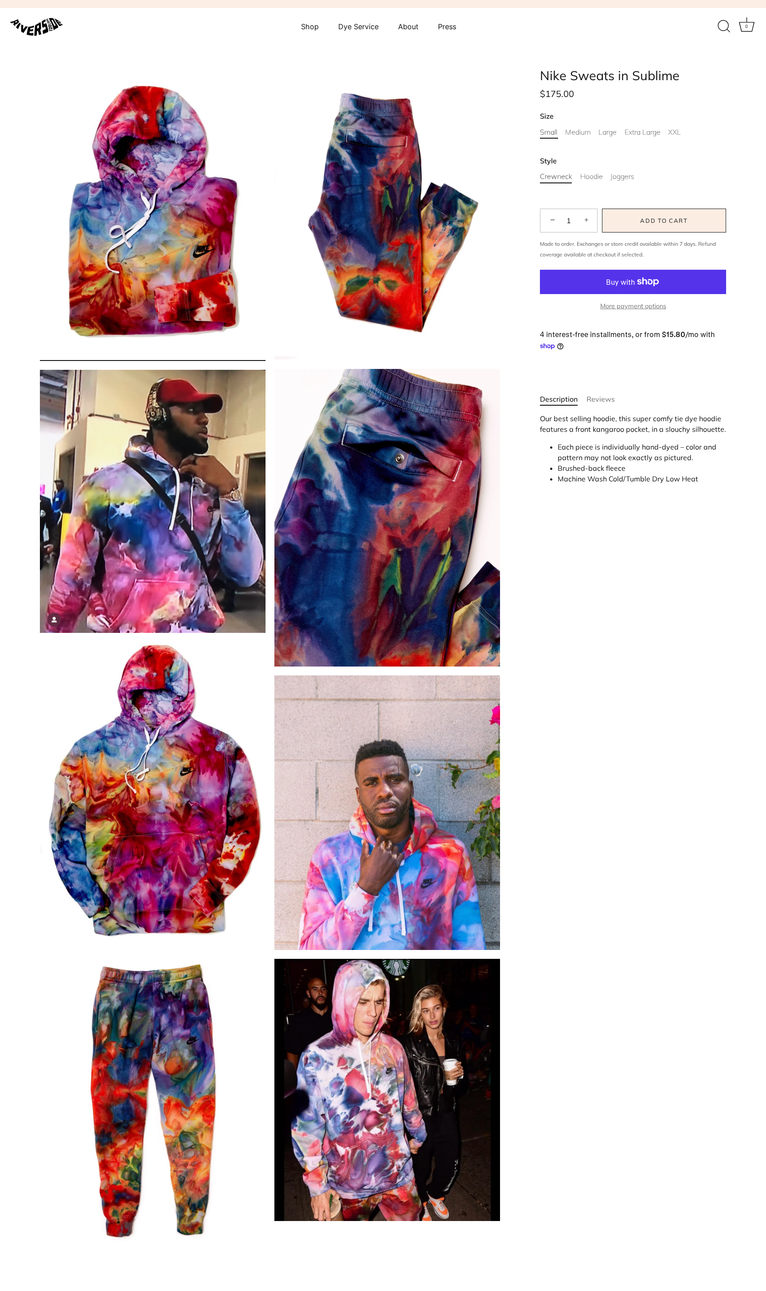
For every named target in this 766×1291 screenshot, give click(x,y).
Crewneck (556, 176)
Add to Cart (664, 220)
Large (607, 132)
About (408, 26)
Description (559, 398)
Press (447, 26)
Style (548, 161)
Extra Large (642, 132)
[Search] (724, 26)
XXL (674, 132)
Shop (310, 26)
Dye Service (358, 26)
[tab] (563, 398)
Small (548, 132)
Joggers (622, 176)
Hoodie (591, 176)
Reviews (600, 398)
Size (547, 116)
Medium (578, 132)
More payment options (633, 306)
